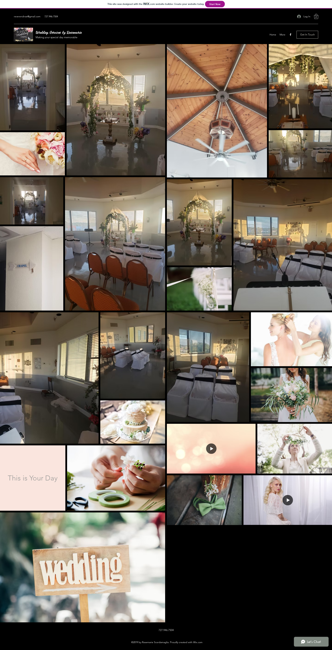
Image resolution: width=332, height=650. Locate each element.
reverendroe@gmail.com (27, 16)
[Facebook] (290, 34)
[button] (316, 16)
